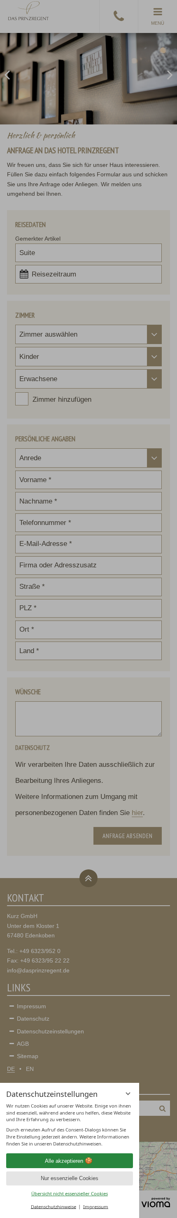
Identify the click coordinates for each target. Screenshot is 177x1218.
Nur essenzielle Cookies (69, 1178)
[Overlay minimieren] (128, 1094)
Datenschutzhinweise (53, 1206)
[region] (69, 1125)
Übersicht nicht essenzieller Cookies (69, 1193)
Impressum (95, 1206)
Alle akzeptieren (64, 1161)
